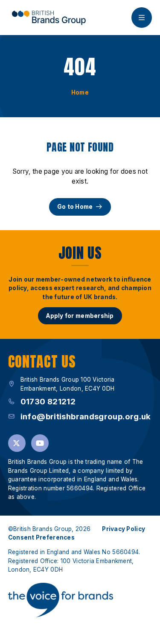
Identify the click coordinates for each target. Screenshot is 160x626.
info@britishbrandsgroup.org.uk (85, 416)
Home (80, 92)
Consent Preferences (41, 537)
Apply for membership (79, 315)
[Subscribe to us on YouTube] (40, 443)
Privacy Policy (123, 528)
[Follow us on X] (17, 443)
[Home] (48, 17)
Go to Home (75, 206)
